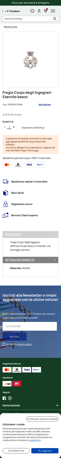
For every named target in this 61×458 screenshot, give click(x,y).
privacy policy (24, 344)
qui (36, 150)
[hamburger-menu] (53, 11)
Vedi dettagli (44, 104)
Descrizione (13, 234)
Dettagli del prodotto (20, 260)
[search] (55, 19)
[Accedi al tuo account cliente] (39, 11)
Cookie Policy (34, 440)
